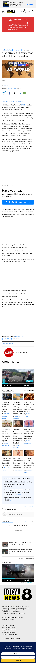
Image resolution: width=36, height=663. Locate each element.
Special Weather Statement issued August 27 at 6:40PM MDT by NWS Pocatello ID (18, 27)
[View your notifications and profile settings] (32, 521)
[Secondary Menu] (4, 11)
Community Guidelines (9, 609)
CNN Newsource (8, 86)
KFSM (23, 105)
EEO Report (6, 606)
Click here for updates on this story (12, 101)
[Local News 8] (13, 11)
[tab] (7, 521)
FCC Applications (15, 611)
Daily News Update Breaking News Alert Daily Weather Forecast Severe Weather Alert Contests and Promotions (9, 629)
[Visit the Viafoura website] (30, 558)
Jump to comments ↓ (8, 343)
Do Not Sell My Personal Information (13, 613)
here (11, 500)
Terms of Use (15, 606)
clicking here (17, 494)
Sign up (31, 506)
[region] (18, 533)
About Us (20, 609)
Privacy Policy (24, 606)
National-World (19, 336)
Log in (26, 506)
